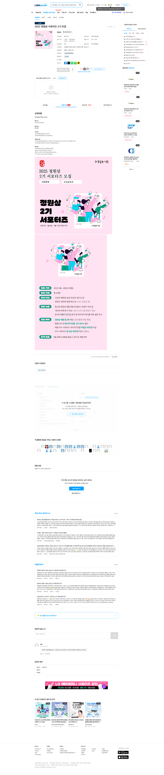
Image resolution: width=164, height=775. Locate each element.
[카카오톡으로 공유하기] (78, 63)
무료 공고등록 (129, 12)
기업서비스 (125, 5)
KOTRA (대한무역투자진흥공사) (57, 724)
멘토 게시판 (80, 12)
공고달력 (61, 17)
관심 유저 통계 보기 (98, 69)
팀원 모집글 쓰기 (76, 488)
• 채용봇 (82, 752)
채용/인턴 (38, 12)
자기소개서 (72, 12)
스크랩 (104, 5)
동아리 (55, 17)
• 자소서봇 (83, 754)
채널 (86, 12)
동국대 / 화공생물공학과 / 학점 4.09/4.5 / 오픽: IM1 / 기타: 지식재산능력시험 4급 (59, 519)
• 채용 (36, 752)
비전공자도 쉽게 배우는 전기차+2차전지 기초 (131, 110)
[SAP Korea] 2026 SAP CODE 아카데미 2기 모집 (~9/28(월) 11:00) (130, 134)
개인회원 (117, 5)
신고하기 (115, 356)
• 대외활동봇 (83, 748)
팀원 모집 (66, 105)
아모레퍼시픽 (71, 724)
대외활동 (37, 17)
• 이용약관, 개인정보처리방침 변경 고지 (67, 752)
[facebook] (65, 63)
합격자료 (86, 105)
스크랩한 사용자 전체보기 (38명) (84, 71)
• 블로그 (93, 750)
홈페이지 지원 (63, 70)
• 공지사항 (37, 750)
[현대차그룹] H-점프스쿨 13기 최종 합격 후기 (49, 583)
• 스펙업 (103, 748)
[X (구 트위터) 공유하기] (68, 63)
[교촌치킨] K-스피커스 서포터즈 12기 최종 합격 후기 (51, 596)
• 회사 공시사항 (38, 754)
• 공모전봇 (83, 750)
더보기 (115, 513)
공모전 (49, 17)
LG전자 (36, 724)
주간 (130, 33)
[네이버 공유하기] (72, 63)
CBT (58, 11)
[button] (51, 32)
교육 (43, 17)
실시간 (125, 33)
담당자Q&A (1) (108, 105)
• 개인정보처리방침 (63, 750)
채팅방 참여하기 (62, 78)
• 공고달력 (94, 748)
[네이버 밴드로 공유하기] (75, 63)
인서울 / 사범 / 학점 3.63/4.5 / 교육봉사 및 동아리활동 (52, 532)
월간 (133, 33)
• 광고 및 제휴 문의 (50, 748)
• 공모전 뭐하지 (104, 752)
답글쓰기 (42, 653)
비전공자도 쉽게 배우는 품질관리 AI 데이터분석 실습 (131, 85)
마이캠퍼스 (93, 12)
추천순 (142, 33)
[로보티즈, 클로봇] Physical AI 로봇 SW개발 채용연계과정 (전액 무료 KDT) (131, 158)
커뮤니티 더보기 (126, 63)
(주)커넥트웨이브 (88, 724)
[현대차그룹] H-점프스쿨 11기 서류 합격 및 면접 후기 (51, 570)
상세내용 (45, 105)
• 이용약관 (61, 748)
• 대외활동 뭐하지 (104, 750)
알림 (98, 5)
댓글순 (137, 33)
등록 (114, 635)
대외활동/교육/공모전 (49, 12)
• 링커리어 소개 (38, 748)
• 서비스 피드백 (49, 752)
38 (72, 70)
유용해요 (48, 653)
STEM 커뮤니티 (142, 29)
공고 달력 (91, 5)
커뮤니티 (64, 12)
